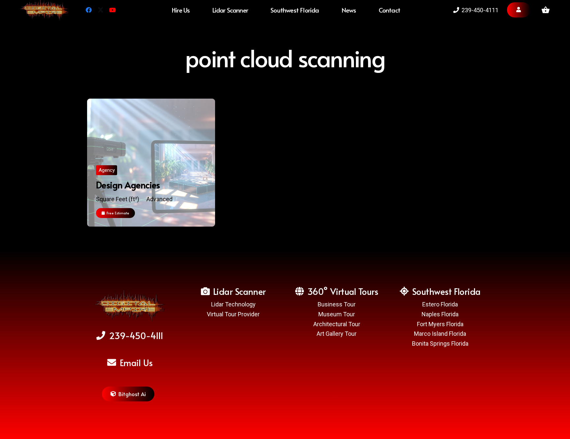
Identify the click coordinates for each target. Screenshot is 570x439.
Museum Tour (336, 314)
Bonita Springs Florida (440, 343)
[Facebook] (89, 10)
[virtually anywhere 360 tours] (130, 306)
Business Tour (337, 304)
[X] (101, 10)
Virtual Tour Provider (233, 314)
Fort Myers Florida (440, 324)
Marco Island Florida (440, 333)
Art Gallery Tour (337, 333)
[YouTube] (112, 10)
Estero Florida (440, 304)
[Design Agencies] (151, 163)
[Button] (518, 9)
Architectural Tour (336, 324)
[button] (325, 10)
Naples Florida (440, 314)
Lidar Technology (233, 304)
